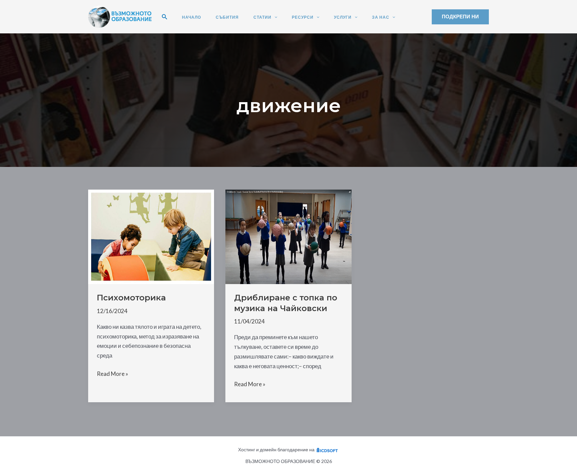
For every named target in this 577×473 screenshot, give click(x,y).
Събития (227, 17)
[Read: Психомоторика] (151, 236)
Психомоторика (131, 297)
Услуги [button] (343, 17)
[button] (165, 17)
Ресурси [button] (303, 17)
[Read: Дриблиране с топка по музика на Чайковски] (288, 236)
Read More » (112, 373)
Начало (191, 17)
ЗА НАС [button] (380, 17)
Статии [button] (262, 17)
